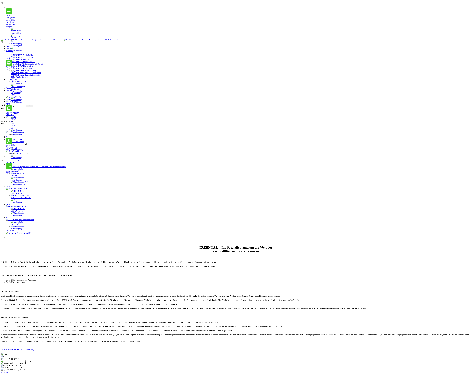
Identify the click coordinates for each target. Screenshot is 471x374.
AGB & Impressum (8, 349)
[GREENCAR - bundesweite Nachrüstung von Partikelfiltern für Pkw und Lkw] (64, 40)
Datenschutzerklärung (25, 349)
